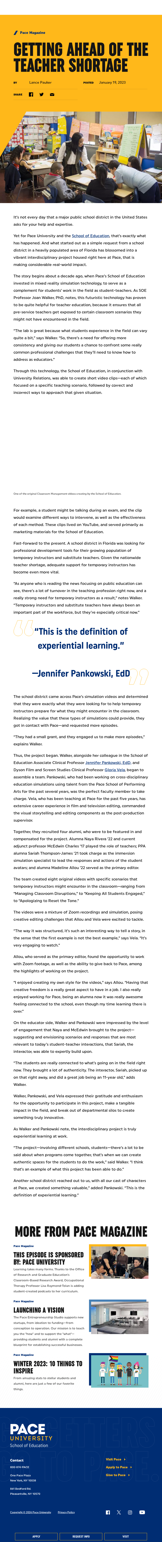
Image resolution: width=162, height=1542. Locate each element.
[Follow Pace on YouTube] (142, 1512)
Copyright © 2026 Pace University (30, 1512)
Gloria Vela (115, 770)
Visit (126, 1536)
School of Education (90, 236)
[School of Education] (31, 1436)
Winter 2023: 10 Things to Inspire (48, 1367)
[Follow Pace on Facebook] (108, 1512)
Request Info (81, 1536)
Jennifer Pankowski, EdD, (108, 762)
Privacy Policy (66, 1512)
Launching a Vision (39, 1310)
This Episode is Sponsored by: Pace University (49, 1258)
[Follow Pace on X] (119, 1512)
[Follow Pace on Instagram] (130, 1512)
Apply (36, 1536)
